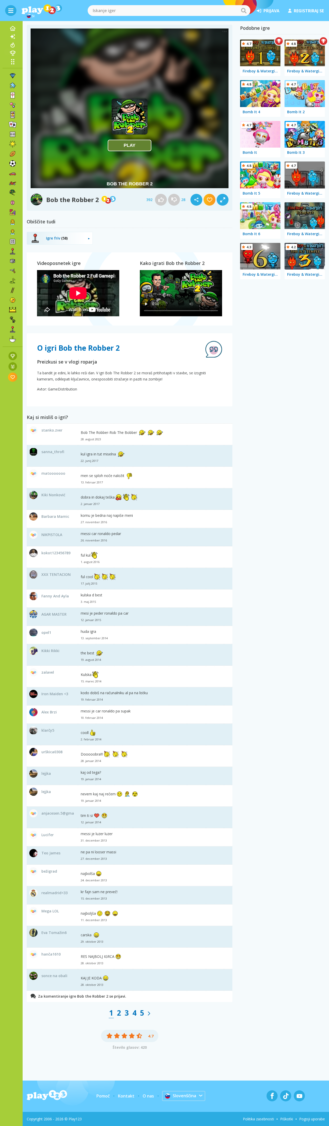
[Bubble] (13, 105)
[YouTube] (299, 1095)
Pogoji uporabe (312, 1119)
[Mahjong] (13, 95)
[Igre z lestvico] (12, 356)
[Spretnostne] (13, 290)
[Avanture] (13, 300)
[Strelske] (13, 271)
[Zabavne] (13, 144)
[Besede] (13, 241)
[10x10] (13, 134)
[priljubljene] (12, 377)
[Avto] (13, 173)
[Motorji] (13, 183)
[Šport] (13, 154)
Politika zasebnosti (258, 1119)
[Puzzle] (13, 85)
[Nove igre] (13, 36)
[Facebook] (272, 1095)
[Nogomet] (13, 163)
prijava (271, 11)
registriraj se (309, 11)
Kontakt (126, 1096)
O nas (148, 1096)
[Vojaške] (13, 193)
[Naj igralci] (13, 53)
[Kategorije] (13, 61)
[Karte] (13, 115)
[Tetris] (13, 212)
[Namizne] (13, 261)
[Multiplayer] (13, 329)
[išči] (243, 10)
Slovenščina (184, 1096)
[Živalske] (13, 320)
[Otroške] (13, 232)
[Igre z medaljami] (12, 366)
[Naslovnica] (13, 28)
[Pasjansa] (13, 124)
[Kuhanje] (13, 339)
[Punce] (13, 222)
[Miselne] (13, 202)
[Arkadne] (13, 251)
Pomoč (103, 1096)
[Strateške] (13, 310)
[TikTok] (285, 1095)
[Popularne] (13, 45)
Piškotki (286, 1119)
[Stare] (13, 280)
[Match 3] (13, 76)
